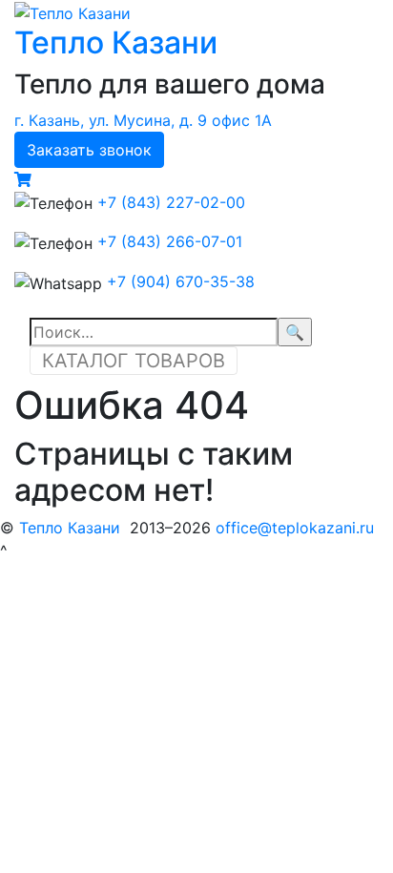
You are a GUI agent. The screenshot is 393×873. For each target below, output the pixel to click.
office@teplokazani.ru (295, 527)
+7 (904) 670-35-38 (181, 281)
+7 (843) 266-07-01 (169, 241)
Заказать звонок (89, 149)
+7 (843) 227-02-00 (171, 202)
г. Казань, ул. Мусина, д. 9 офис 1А (143, 120)
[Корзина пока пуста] (22, 179)
